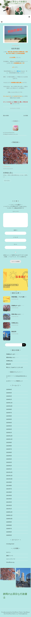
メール (15, 237)
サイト (15, 244)
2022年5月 (9, 455)
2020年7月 (9, 528)
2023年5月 (9, 419)
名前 (15, 230)
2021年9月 (9, 482)
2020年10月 (9, 518)
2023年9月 (9, 409)
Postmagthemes (23, 613)
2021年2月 (9, 505)
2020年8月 (9, 525)
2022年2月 (9, 465)
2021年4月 (9, 498)
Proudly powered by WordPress (9, 612)
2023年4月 (9, 422)
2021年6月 (9, 492)
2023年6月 (9, 416)
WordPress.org (10, 562)
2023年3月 (9, 426)
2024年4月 (9, 392)
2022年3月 (9, 462)
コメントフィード (10, 559)
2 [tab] (14, 201)
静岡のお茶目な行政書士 (15, 1)
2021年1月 (9, 508)
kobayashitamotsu (9, 132)
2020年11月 (9, 515)
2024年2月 (9, 396)
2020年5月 (9, 535)
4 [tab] (18, 201)
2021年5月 (9, 495)
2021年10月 (9, 479)
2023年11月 (9, 402)
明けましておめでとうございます (14, 367)
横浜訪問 (14, 331)
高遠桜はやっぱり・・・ (18, 305)
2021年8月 (9, 485)
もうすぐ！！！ (10, 376)
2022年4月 (9, 459)
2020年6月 (9, 532)
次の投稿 (25, 115)
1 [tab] (12, 201)
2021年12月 (9, 472)
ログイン (8, 552)
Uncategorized (15, 45)
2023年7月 (9, 412)
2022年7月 (9, 449)
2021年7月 (9, 489)
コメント (15, 211)
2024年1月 (9, 399)
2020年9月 (9, 522)
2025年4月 (9, 389)
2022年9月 (9, 442)
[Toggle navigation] (1, 22)
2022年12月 (9, 436)
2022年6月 (9, 452)
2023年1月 (9, 432)
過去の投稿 (6, 115)
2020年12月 (9, 512)
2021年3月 (9, 502)
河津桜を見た (8, 173)
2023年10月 (9, 406)
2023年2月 (9, 429)
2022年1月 (9, 469)
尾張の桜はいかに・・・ (18, 314)
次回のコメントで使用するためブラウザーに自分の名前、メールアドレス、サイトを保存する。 (15, 255)
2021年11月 (9, 475)
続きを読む (7, 180)
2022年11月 (9, 439)
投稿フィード (9, 555)
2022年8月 (9, 445)
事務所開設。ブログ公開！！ (19, 297)
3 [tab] (16, 201)
